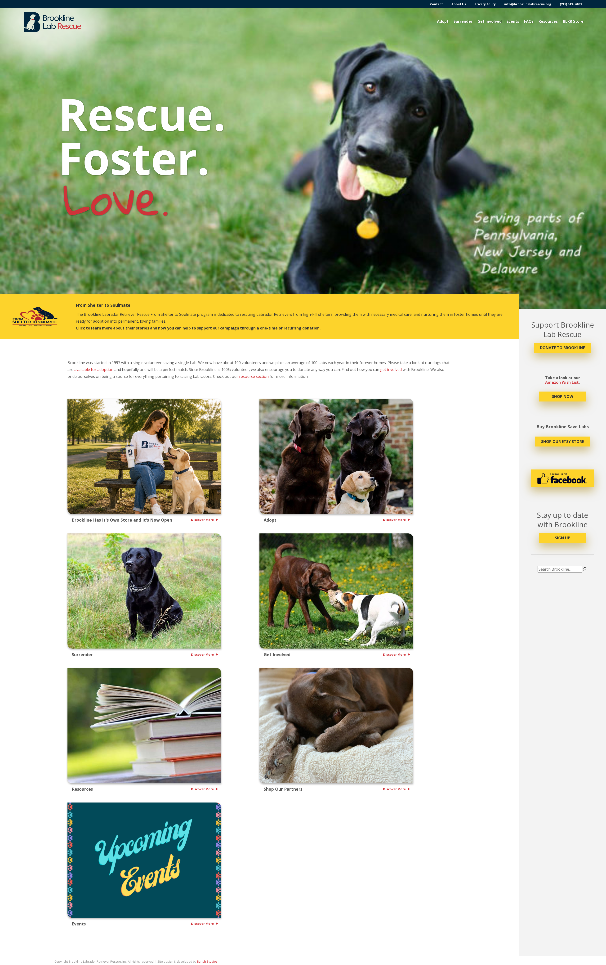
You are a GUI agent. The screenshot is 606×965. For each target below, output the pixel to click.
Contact (436, 4)
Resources (548, 21)
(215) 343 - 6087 (571, 4)
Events (513, 21)
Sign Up (562, 538)
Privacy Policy (485, 4)
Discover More (202, 519)
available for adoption (93, 369)
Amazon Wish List (562, 382)
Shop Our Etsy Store (562, 441)
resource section (254, 376)
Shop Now (562, 396)
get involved (391, 369)
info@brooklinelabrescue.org (527, 4)
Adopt (443, 21)
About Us (458, 4)
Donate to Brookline (562, 347)
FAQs (529, 21)
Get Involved (489, 21)
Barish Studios (207, 961)
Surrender (463, 21)
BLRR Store (573, 21)
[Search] (585, 569)
